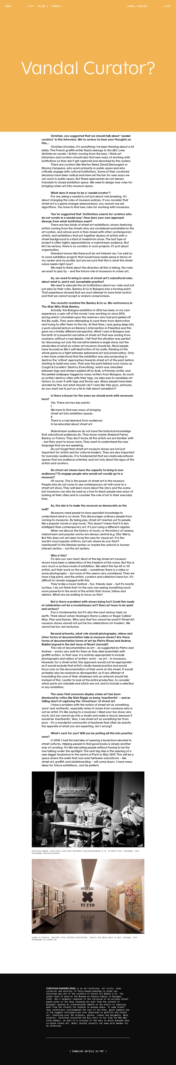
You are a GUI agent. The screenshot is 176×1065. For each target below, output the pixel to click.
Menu (8, 6)
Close (167, 6)
